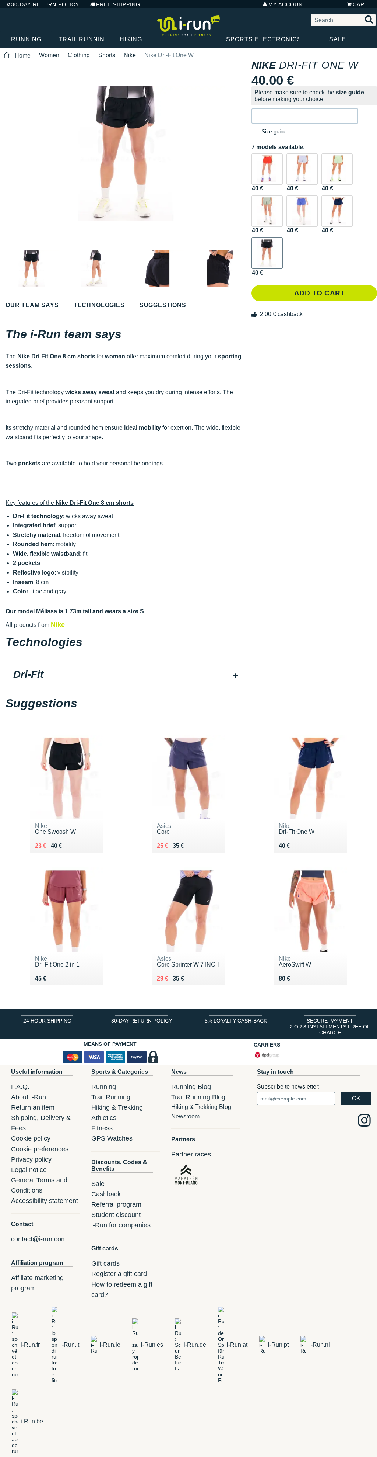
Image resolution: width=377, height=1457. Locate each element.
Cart (360, 4)
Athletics (103, 1117)
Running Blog (191, 1086)
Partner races (191, 1154)
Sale (337, 39)
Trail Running (82, 39)
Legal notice (29, 1169)
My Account (287, 4)
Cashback (106, 1194)
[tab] (126, 675)
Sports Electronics (262, 39)
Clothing (79, 55)
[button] (304, 116)
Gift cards (105, 1263)
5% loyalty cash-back (236, 1021)
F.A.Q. (20, 1086)
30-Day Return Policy (45, 4)
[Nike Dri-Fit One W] (267, 169)
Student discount (116, 1214)
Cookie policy (30, 1138)
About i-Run (28, 1097)
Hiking (131, 39)
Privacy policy (31, 1159)
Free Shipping (118, 4)
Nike (130, 55)
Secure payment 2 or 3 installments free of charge (330, 1026)
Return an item (32, 1107)
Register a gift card (119, 1273)
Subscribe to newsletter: (288, 1086)
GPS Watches (112, 1138)
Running (26, 39)
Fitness (102, 1128)
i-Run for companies (121, 1225)
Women (49, 55)
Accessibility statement (44, 1200)
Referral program (116, 1204)
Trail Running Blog (198, 1097)
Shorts (106, 55)
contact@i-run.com (39, 1239)
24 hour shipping (47, 1021)
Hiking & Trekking (117, 1107)
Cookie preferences (39, 1149)
